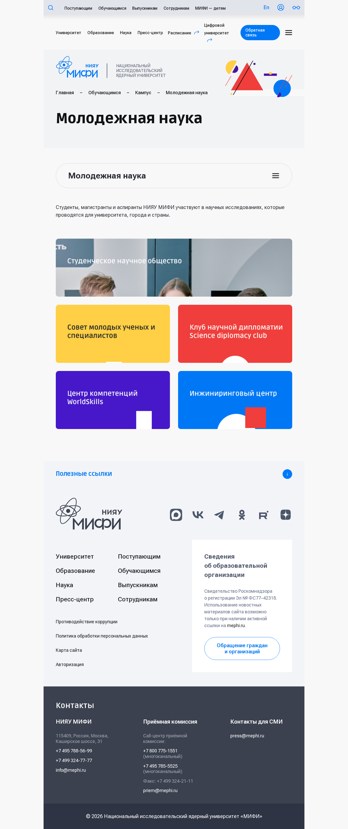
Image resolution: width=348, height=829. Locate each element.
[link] (174, 474)
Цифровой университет (216, 33)
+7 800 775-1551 (160, 750)
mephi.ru (236, 625)
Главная (65, 92)
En (266, 7)
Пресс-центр (150, 32)
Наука (125, 32)
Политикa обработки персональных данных (102, 636)
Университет (68, 32)
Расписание (185, 33)
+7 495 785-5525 (160, 766)
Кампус (143, 92)
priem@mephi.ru (160, 790)
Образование (100, 32)
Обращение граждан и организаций (242, 648)
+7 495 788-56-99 (74, 750)
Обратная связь (255, 32)
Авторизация (70, 664)
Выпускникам (144, 8)
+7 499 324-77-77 (74, 760)
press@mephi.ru (247, 735)
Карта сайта (69, 650)
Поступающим (78, 8)
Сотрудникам (176, 8)
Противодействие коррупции (86, 621)
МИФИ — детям (210, 8)
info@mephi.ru (71, 770)
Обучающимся (112, 8)
